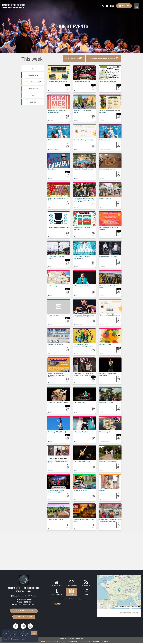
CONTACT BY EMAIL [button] (25, 617)
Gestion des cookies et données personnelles (15, 639)
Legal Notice (62, 638)
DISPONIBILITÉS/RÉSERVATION (24, 611)
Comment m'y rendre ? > (128, 613)
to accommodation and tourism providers (66, 641)
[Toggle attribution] (139, 607)
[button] (59, 79)
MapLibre (134, 606)
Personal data (70, 638)
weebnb (43, 641)
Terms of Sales (79, 638)
